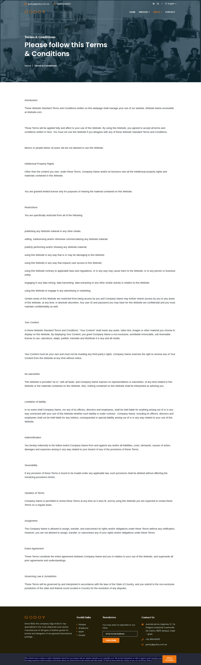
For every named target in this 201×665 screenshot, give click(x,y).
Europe (82, 635)
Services (143, 12)
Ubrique (82, 624)
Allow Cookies (169, 659)
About (156, 12)
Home (132, 12)
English (170, 4)
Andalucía (83, 628)
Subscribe (111, 640)
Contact (170, 12)
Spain (81, 632)
